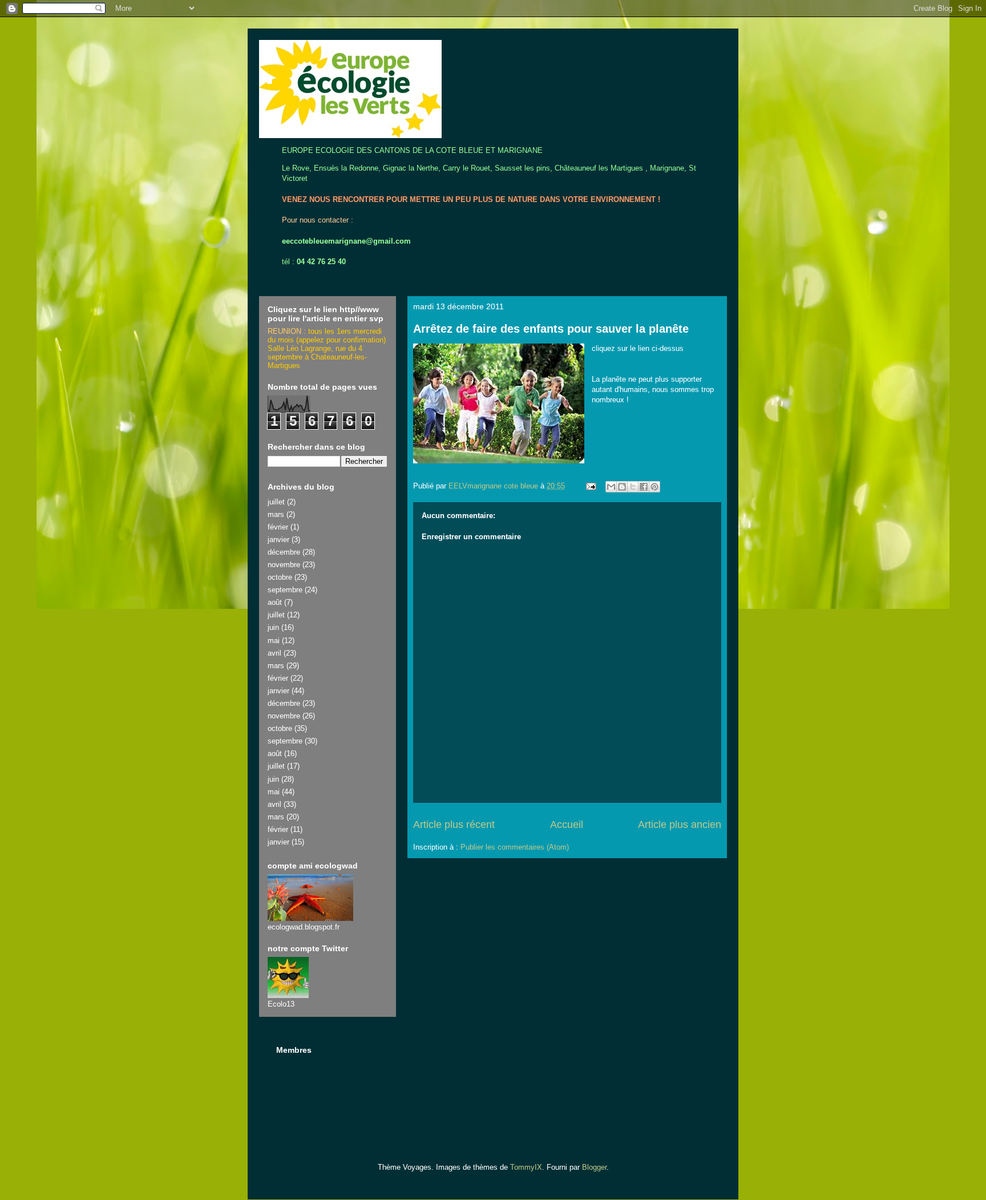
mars (276, 514)
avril (274, 653)
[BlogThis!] (622, 486)
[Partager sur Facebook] (643, 486)
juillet (276, 502)
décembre (284, 552)
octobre (280, 577)
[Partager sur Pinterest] (654, 486)
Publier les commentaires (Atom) (514, 847)
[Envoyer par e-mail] (611, 486)
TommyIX (526, 1167)
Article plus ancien (679, 824)
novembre (284, 564)
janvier (278, 539)
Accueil (566, 824)
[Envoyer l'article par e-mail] (590, 486)
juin (273, 627)
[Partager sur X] (633, 486)
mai (274, 640)
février (278, 527)
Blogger (594, 1167)
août (275, 602)
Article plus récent (454, 824)
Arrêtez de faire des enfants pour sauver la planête (551, 328)
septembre (285, 589)
